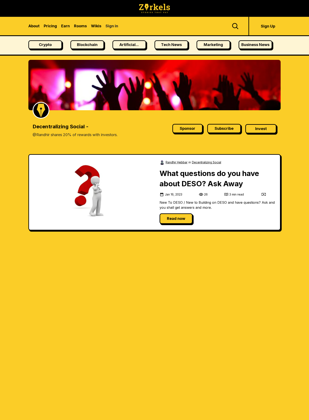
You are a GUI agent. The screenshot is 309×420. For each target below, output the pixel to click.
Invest (261, 128)
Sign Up (268, 26)
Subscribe (224, 128)
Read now (176, 218)
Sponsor (187, 128)
